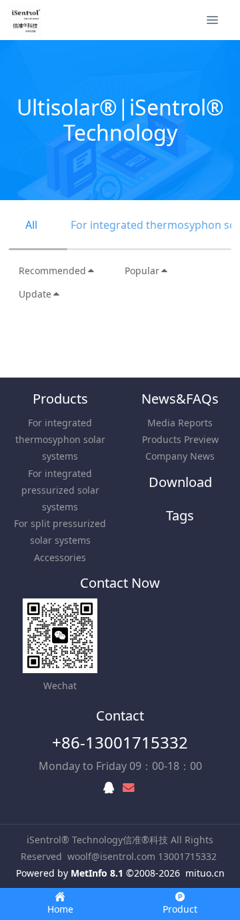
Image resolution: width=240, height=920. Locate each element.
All (31, 224)
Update (35, 294)
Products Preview (180, 439)
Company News (180, 456)
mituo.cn (205, 873)
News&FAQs (180, 399)
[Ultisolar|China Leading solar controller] (25, 20)
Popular (142, 270)
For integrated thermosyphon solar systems (60, 439)
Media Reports (180, 422)
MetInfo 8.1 (97, 873)
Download (180, 482)
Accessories (60, 557)
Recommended (52, 270)
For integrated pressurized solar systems (60, 490)
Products (60, 399)
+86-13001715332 (120, 742)
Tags (180, 515)
